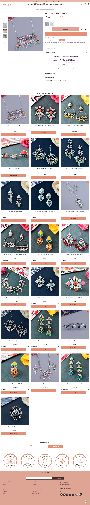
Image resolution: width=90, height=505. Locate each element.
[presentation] (28, 217)
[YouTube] (73, 494)
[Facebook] (61, 494)
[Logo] (7, 5)
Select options (13, 175)
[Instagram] (67, 494)
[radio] (47, 24)
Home (37, 9)
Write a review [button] (55, 446)
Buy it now (66, 34)
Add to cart (13, 134)
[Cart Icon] (87, 4)
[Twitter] (64, 494)
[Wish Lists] (81, 29)
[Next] (5, 51)
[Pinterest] (70, 494)
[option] (45, 1)
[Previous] (5, 22)
